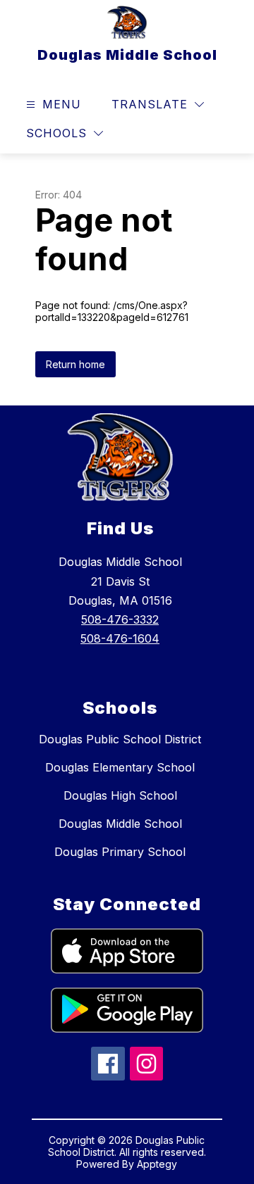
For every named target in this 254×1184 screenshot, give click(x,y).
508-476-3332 (120, 619)
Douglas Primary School (120, 852)
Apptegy (157, 1164)
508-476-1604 (119, 638)
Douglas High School (120, 795)
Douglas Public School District (120, 739)
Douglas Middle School (120, 824)
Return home (75, 364)
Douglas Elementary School (120, 767)
